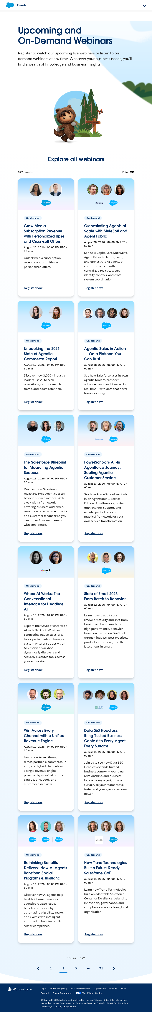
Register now (33, 288)
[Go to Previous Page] (38, 968)
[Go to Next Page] (114, 968)
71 (101, 968)
